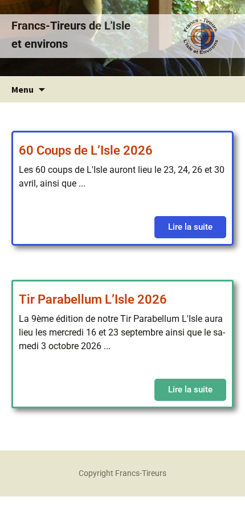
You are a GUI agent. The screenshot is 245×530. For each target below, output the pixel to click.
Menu (22, 89)
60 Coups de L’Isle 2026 (86, 150)
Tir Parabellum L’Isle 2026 (93, 299)
